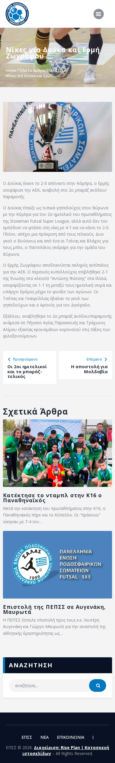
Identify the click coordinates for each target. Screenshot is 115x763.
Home (11, 70)
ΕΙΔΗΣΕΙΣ (55, 70)
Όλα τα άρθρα (32, 70)
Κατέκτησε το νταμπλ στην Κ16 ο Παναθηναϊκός (52, 498)
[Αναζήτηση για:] (57, 685)
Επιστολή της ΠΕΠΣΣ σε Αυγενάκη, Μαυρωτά (54, 609)
